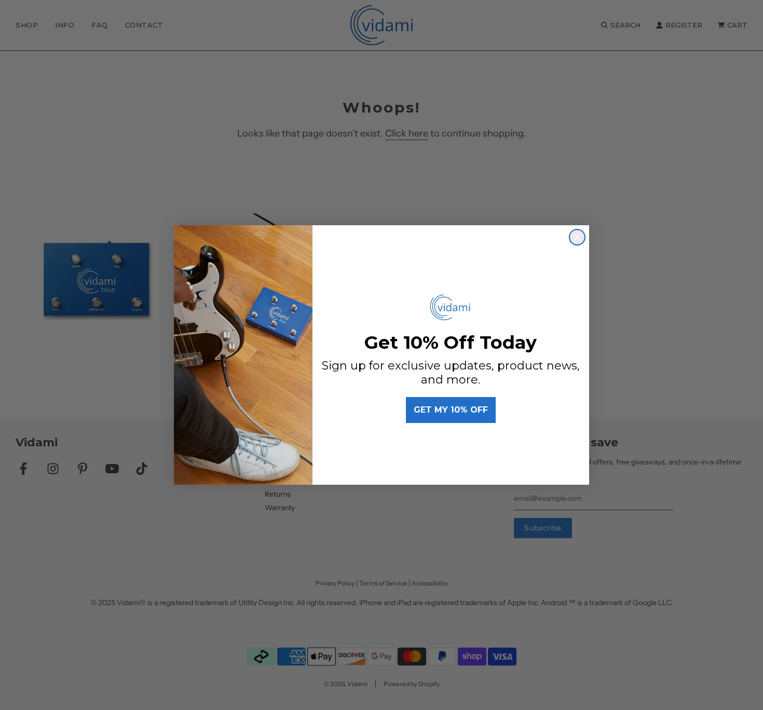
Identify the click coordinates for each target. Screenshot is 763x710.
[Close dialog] (577, 237)
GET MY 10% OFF (451, 410)
